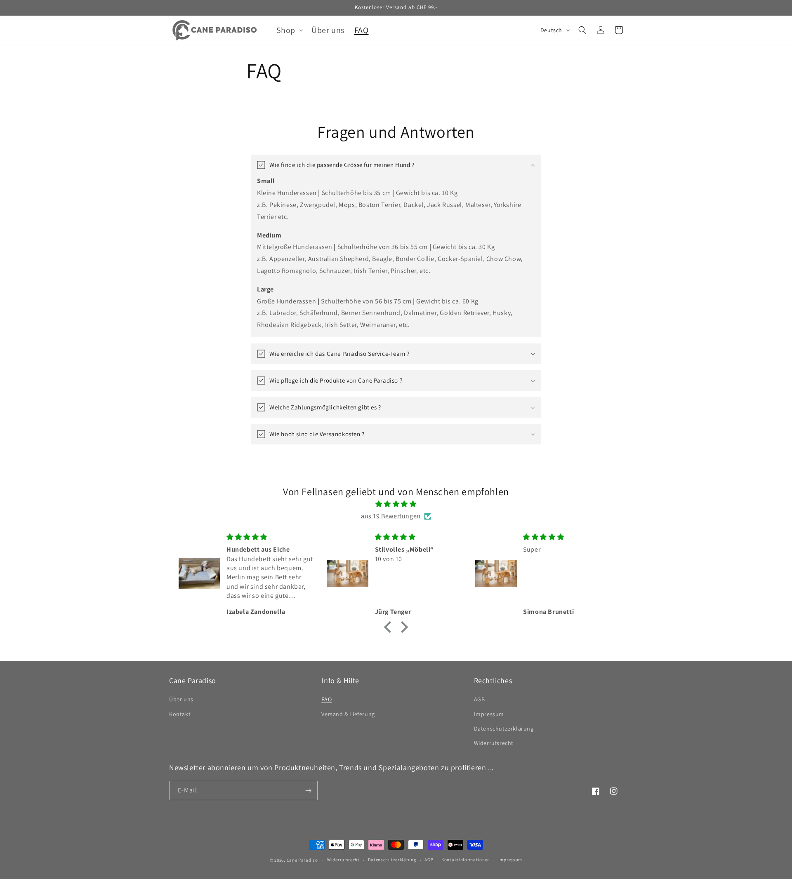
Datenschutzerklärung (504, 728)
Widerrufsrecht (494, 743)
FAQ (326, 699)
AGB (479, 699)
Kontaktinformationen (465, 860)
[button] (288, 30)
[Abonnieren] (308, 790)
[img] (396, 504)
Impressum (489, 714)
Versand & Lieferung (348, 714)
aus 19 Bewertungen (391, 516)
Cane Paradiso (302, 860)
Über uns (181, 699)
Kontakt (180, 714)
